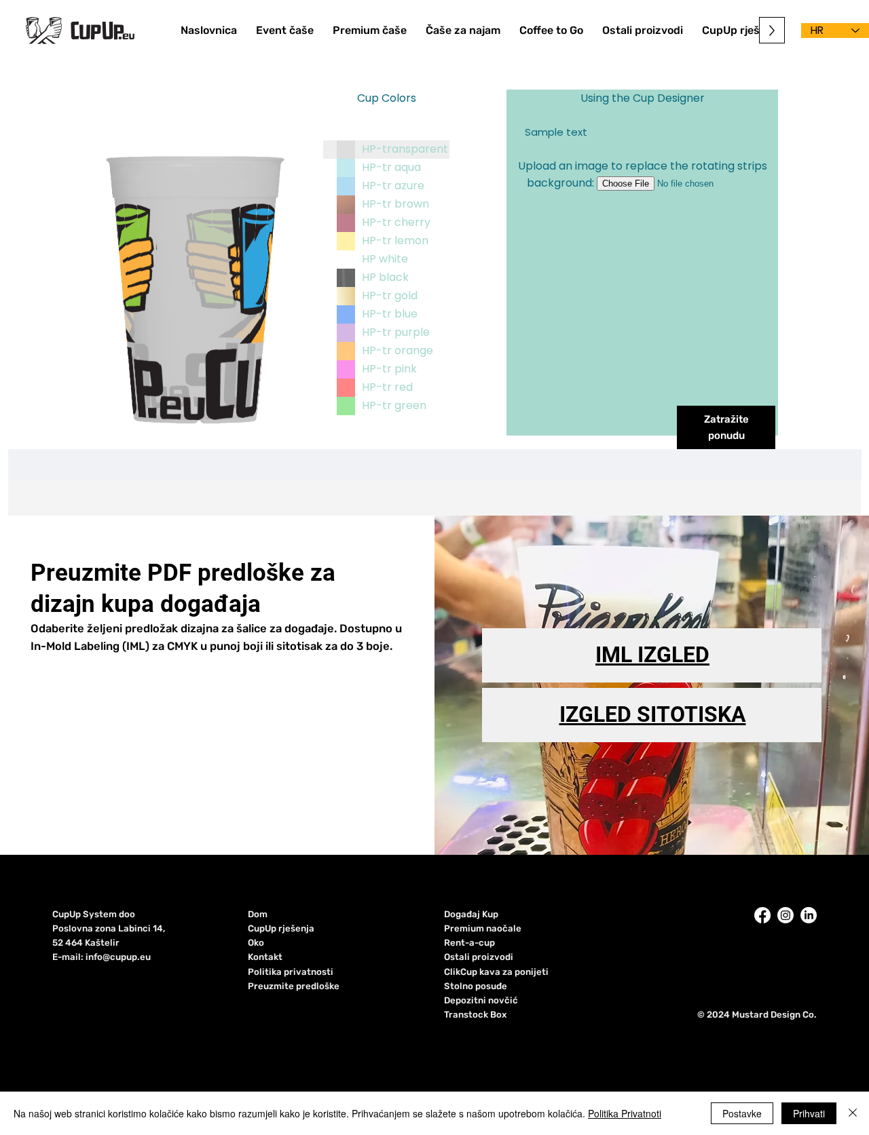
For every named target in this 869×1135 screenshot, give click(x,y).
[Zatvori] (853, 1113)
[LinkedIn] (808, 915)
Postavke (742, 1113)
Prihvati (809, 1113)
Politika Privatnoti (624, 1113)
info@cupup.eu (118, 957)
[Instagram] (785, 915)
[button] (642, 30)
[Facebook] (762, 915)
